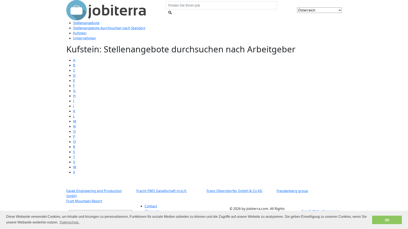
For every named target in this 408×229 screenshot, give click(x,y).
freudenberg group (292, 191)
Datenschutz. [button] (69, 222)
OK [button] (387, 220)
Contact (150, 206)
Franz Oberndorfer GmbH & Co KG (234, 191)
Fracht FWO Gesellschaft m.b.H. (161, 191)
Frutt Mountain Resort (84, 201)
